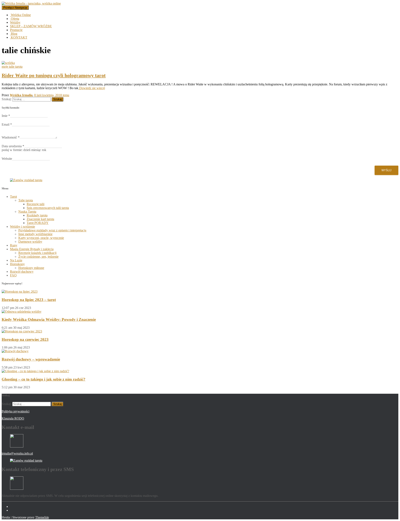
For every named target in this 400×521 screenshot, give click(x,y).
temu (51, 95)
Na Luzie (16, 260)
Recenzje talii (35, 204)
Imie (6, 115)
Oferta (14, 18)
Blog (13, 33)
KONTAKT (18, 37)
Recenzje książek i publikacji (37, 253)
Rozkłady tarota (37, 215)
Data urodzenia (13, 146)
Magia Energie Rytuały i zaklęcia (32, 249)
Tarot (13, 196)
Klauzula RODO (13, 418)
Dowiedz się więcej (91, 88)
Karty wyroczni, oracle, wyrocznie (41, 238)
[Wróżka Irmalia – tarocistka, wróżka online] (31, 3)
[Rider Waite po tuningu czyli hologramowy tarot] (8, 63)
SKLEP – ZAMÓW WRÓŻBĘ (31, 26)
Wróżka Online (20, 15)
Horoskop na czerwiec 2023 (25, 339)
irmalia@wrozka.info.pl (17, 453)
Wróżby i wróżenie (22, 226)
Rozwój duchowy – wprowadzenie (31, 359)
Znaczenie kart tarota (40, 219)
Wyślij (386, 170)
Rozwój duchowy (22, 271)
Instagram (13, 511)
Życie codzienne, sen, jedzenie (38, 256)
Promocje (16, 30)
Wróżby (15, 22)
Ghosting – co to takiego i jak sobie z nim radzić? (43, 379)
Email (7, 124)
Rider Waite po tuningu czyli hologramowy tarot (54, 75)
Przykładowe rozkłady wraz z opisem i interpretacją (52, 230)
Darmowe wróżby (30, 241)
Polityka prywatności (15, 411)
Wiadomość (11, 137)
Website (7, 158)
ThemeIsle (42, 517)
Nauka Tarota (27, 211)
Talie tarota (25, 200)
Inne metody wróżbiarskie (35, 234)
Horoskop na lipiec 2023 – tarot (29, 299)
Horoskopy (17, 264)
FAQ (13, 275)
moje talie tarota (12, 66)
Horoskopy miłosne (31, 268)
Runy (13, 245)
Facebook (13, 508)
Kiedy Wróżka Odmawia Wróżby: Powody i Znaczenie (49, 319)
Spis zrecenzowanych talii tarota (48, 208)
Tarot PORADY (38, 223)
